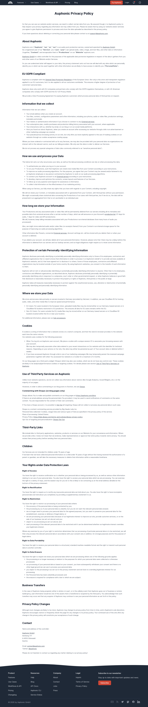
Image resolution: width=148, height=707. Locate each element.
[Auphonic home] (10, 3)
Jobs (55, 686)
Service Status (36, 695)
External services (88, 122)
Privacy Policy (81, 686)
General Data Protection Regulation (58, 80)
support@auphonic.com (99, 33)
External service (63, 177)
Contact (56, 682)
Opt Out (60, 405)
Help (32, 677)
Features (20, 2)
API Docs (34, 686)
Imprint (78, 677)
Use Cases (35, 2)
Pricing (67, 2)
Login (127, 2)
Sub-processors (59, 318)
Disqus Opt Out (59, 420)
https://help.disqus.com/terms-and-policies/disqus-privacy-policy (57, 417)
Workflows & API (52, 2)
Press (55, 690)
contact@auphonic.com (36, 646)
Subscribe (105, 683)
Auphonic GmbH (109, 47)
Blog (76, 2)
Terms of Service (82, 682)
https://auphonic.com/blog (86, 395)
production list (110, 214)
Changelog (12, 695)
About (55, 677)
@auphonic (33, 649)
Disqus (82, 387)
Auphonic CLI (36, 690)
